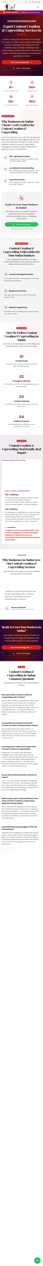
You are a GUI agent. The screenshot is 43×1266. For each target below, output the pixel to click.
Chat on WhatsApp (23, 68)
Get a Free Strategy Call (20, 648)
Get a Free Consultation (20, 62)
